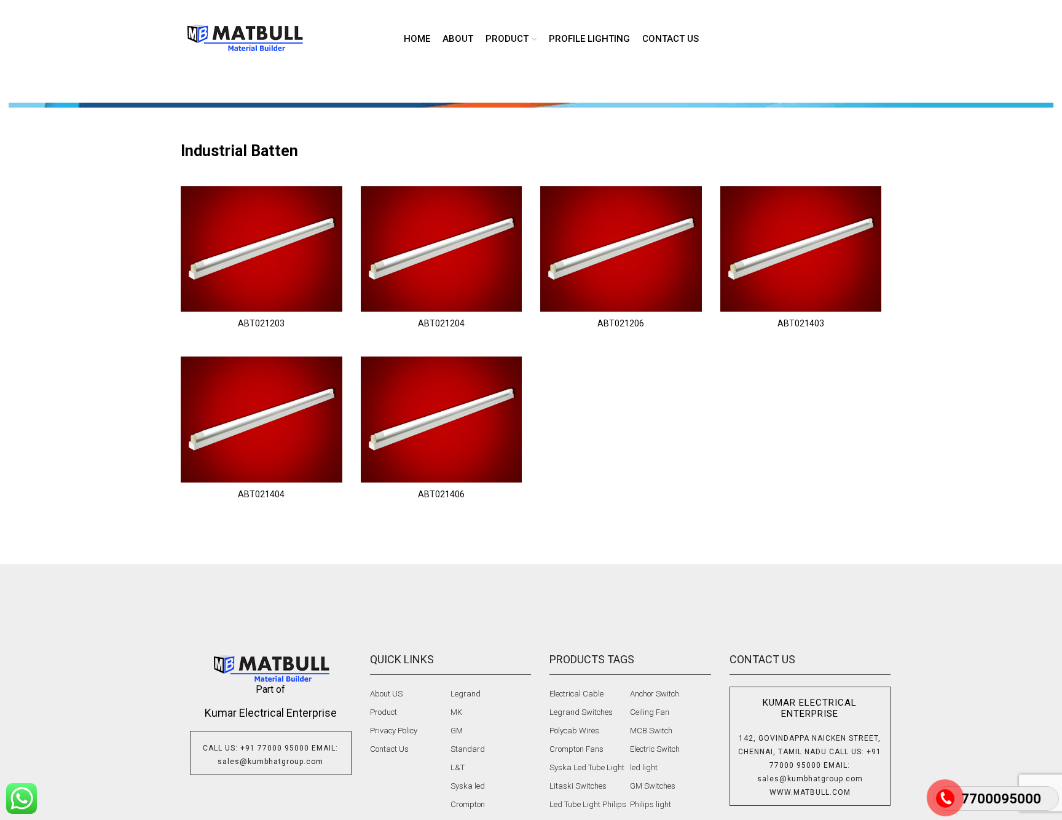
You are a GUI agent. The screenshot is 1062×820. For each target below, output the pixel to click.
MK (456, 712)
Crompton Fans (576, 749)
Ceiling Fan (649, 712)
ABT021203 (261, 323)
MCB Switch (651, 730)
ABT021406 (441, 494)
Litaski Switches (578, 785)
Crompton (467, 804)
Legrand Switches (581, 712)
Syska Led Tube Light (586, 767)
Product (383, 712)
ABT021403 (800, 323)
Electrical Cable (576, 693)
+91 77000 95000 (274, 748)
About (457, 38)
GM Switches (652, 785)
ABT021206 (620, 323)
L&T (457, 767)
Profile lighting (589, 38)
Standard (467, 749)
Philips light (650, 804)
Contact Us (389, 749)
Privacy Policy (393, 730)
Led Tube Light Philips (587, 804)
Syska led (467, 785)
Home (417, 38)
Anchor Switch (654, 693)
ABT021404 (261, 494)
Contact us (670, 38)
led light (644, 767)
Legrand (465, 693)
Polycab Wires (574, 730)
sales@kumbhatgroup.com (270, 761)
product (507, 38)
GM (456, 730)
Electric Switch (655, 749)
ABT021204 (441, 323)
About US (386, 693)
